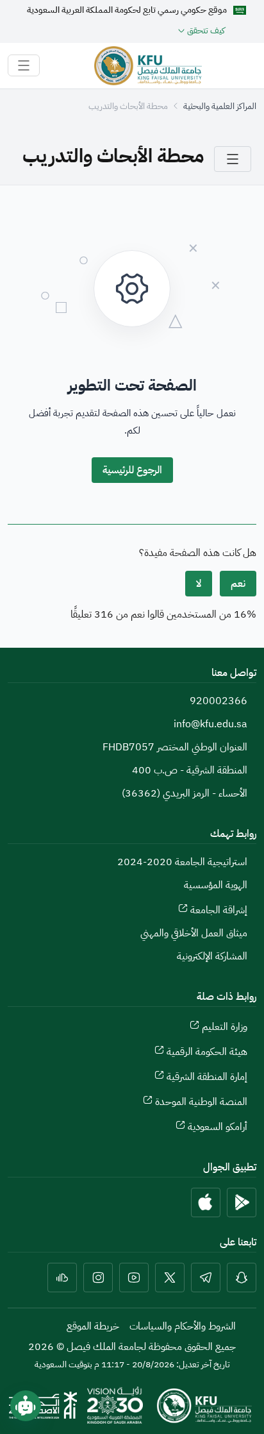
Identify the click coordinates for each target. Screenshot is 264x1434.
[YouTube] (134, 1277)
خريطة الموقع (93, 1326)
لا (198, 583)
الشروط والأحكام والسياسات (182, 1326)
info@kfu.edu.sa (210, 724)
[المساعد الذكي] (25, 1405)
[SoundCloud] (62, 1277)
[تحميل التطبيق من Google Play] (241, 1202)
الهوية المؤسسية (215, 885)
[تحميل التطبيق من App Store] (205, 1202)
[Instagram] (98, 1277)
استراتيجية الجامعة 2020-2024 (182, 862)
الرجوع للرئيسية (132, 470)
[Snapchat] (241, 1277)
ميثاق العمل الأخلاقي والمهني (193, 933)
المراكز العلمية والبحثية (219, 106)
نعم (238, 583)
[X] (170, 1277)
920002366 (218, 701)
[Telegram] (205, 1277)
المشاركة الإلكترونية (212, 956)
